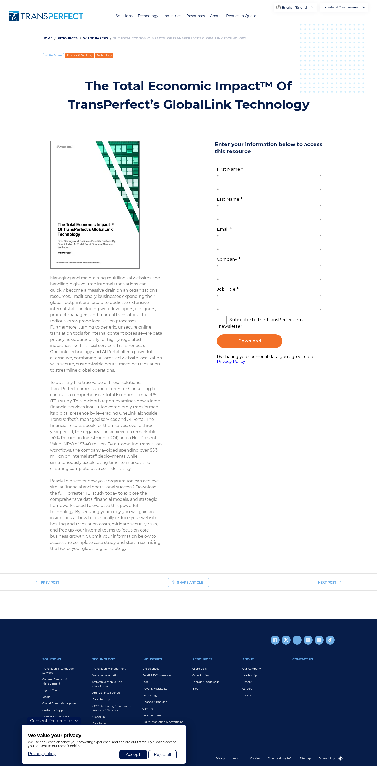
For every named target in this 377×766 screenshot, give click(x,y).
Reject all (162, 754)
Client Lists (199, 668)
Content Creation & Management (54, 681)
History (246, 682)
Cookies (255, 758)
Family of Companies (340, 7)
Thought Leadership (205, 682)
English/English (295, 7)
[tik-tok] (330, 640)
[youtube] (297, 640)
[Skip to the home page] (46, 16)
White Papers (95, 38)
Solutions (124, 16)
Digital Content (52, 690)
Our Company (251, 668)
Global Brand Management (60, 703)
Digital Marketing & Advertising (163, 722)
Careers (247, 688)
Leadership (249, 675)
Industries (172, 16)
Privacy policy (42, 753)
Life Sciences (150, 668)
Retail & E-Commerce (156, 675)
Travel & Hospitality (154, 688)
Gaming (147, 708)
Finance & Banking (79, 55)
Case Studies (200, 675)
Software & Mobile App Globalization (107, 684)
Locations (248, 695)
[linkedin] (319, 640)
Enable (343, 762)
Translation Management (109, 668)
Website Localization (105, 675)
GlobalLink (99, 717)
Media (46, 697)
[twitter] (286, 640)
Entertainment (152, 715)
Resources (195, 16)
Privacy (220, 758)
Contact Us (302, 659)
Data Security (101, 699)
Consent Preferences (51, 720)
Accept (133, 754)
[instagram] (308, 640)
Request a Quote (241, 16)
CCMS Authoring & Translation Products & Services (112, 708)
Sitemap (305, 758)
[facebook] (275, 640)
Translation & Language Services (58, 671)
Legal (146, 682)
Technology (148, 16)
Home (47, 38)
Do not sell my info (280, 758)
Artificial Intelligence (106, 692)
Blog (195, 688)
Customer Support (54, 710)
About (215, 16)
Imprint (237, 758)
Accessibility (327, 758)
